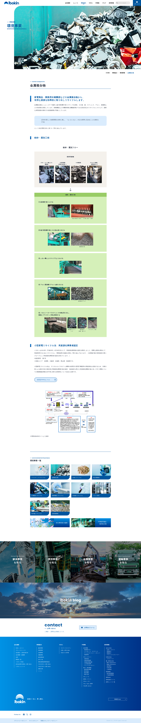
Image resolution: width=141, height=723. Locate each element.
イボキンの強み (20, 661)
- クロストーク (110, 658)
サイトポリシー (33, 720)
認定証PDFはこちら (46, 380)
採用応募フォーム (110, 679)
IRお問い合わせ (87, 685)
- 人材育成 (108, 669)
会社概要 (67, 3)
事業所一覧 (18, 659)
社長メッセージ (20, 648)
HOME (108, 72)
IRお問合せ (13, 98)
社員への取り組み (65, 650)
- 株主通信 (86, 672)
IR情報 (97, 3)
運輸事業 (40, 654)
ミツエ (40, 671)
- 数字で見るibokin (111, 662)
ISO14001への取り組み (44, 664)
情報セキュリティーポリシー (49, 720)
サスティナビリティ (66, 648)
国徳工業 (40, 668)
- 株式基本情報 (87, 669)
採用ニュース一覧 (110, 682)
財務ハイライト (14, 83)
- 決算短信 (86, 658)
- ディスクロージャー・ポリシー (91, 653)
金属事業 (40, 652)
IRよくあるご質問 (88, 683)
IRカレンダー (14, 87)
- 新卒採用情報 (110, 673)
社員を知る (109, 657)
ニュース (75, 3)
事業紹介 (115, 72)
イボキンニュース (20, 666)
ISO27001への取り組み (44, 666)
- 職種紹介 (108, 653)
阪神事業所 (41, 657)
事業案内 (83, 3)
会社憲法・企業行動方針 (22, 652)
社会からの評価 (65, 652)
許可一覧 (40, 659)
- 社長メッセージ (110, 649)
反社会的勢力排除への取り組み (24, 664)
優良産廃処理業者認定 (44, 661)
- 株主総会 (86, 671)
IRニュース (13, 90)
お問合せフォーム (88, 627)
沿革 (17, 657)
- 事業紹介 (108, 651)
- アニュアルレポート (89, 665)
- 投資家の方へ (87, 649)
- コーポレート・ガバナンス (90, 651)
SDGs (91, 3)
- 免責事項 (86, 654)
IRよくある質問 (14, 94)
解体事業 (40, 648)
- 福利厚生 (108, 666)
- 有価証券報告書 (87, 662)
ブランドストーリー (21, 650)
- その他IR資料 (87, 663)
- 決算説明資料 (87, 660)
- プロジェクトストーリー (112, 654)
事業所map (119, 140)
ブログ (104, 3)
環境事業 (122, 72)
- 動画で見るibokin (111, 664)
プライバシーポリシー (20, 720)
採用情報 (111, 3)
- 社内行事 (108, 667)
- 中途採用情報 (110, 675)
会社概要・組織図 (20, 654)
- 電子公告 (86, 674)
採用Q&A (108, 677)
